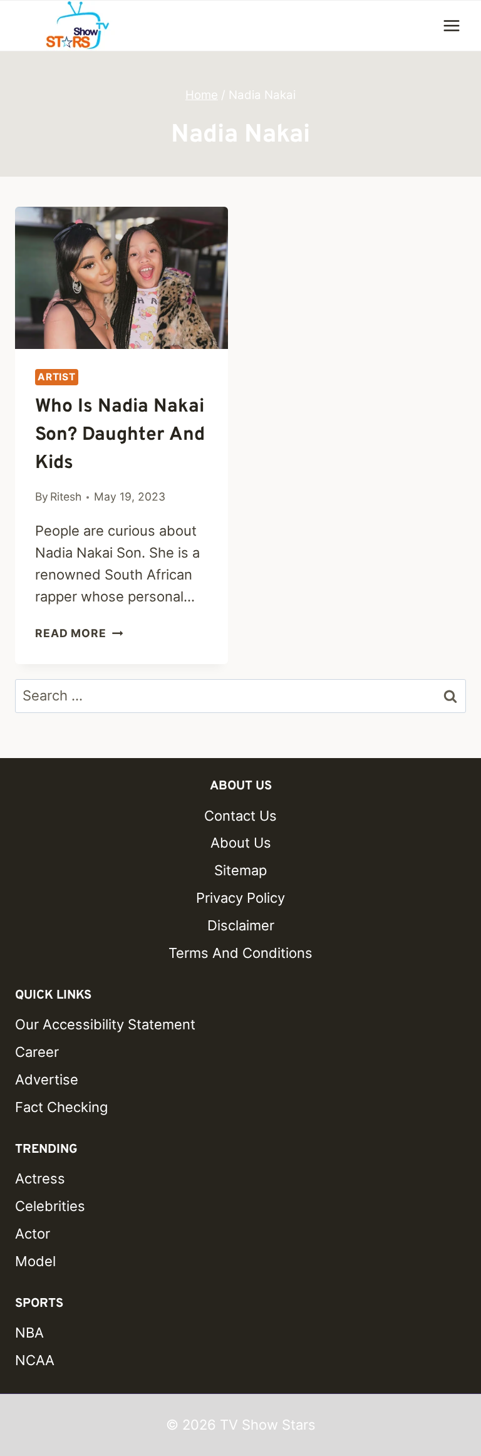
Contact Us (240, 816)
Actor (32, 1233)
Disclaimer (240, 925)
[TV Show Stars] (77, 26)
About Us (240, 843)
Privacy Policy (240, 898)
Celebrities (50, 1206)
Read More (79, 633)
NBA (29, 1332)
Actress (40, 1178)
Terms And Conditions (240, 953)
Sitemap (240, 870)
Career (37, 1052)
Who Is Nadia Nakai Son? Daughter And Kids (120, 435)
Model (35, 1261)
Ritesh (65, 496)
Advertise (46, 1079)
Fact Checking (61, 1107)
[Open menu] (451, 25)
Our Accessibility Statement (105, 1024)
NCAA (34, 1360)
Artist (57, 377)
